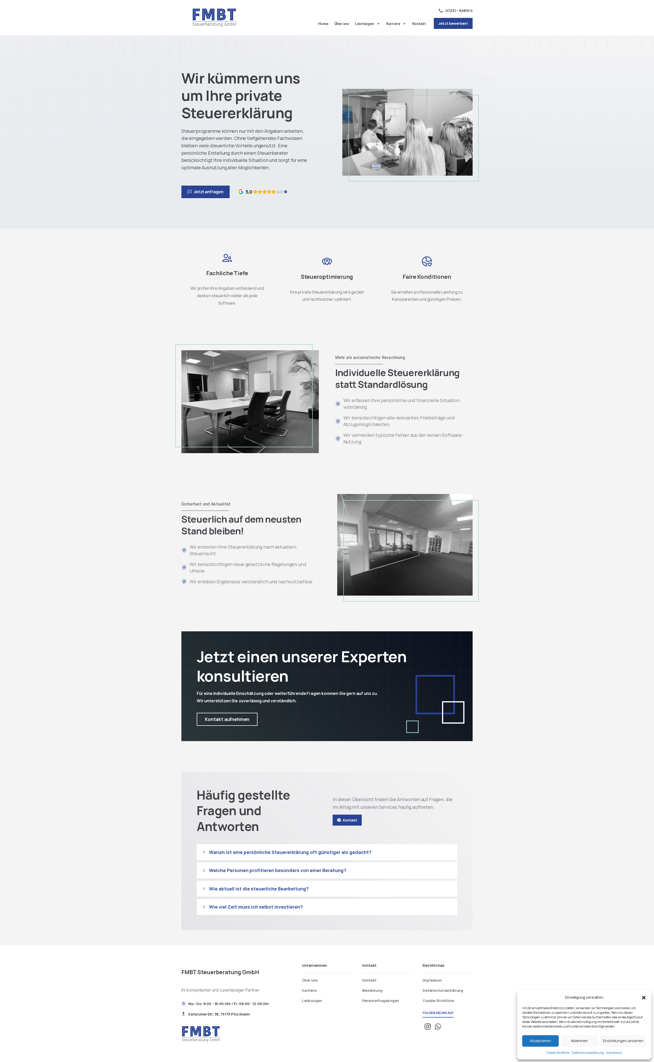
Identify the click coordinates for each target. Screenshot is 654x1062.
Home (323, 24)
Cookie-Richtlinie (557, 1053)
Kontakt (419, 24)
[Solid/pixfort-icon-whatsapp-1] (438, 1026)
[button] (643, 997)
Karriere (393, 24)
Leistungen (364, 24)
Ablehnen (579, 1040)
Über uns (341, 24)
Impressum (614, 1053)
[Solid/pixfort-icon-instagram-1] (428, 1026)
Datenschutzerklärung (588, 1053)
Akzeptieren (540, 1040)
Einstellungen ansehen (623, 1040)
